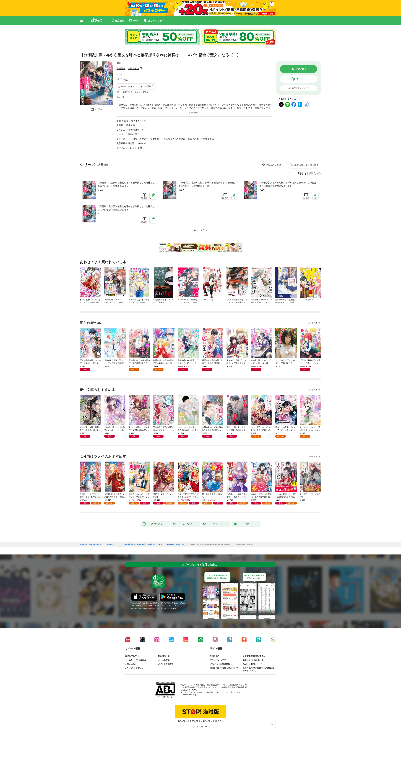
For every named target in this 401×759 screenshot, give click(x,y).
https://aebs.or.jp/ (190, 695)
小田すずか (133, 68)
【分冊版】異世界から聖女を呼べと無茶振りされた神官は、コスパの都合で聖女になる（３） (288, 184)
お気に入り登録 (273, 164)
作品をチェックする (300, 88)
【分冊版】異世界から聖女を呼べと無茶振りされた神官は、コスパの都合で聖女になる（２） (208, 184)
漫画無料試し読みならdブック (90, 544)
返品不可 (120, 97)
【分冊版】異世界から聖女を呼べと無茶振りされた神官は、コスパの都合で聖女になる (171, 139)
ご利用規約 (214, 656)
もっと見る (313, 323)
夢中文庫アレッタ (137, 134)
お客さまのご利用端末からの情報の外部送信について (259, 669)
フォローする (141, 68)
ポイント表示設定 (165, 664)
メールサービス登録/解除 (135, 660)
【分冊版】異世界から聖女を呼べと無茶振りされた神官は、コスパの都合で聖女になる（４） (127, 208)
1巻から (302, 173)
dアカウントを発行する (189, 721)
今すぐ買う (300, 69)
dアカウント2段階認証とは (221, 664)
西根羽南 (121, 68)
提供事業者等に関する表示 (254, 656)
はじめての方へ (131, 656)
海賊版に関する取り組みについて (224, 668)
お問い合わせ (131, 664)
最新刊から (315, 173)
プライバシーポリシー (219, 660)
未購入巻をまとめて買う (306, 164)
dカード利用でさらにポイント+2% (131, 92)
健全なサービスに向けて (253, 660)
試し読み (98, 109)
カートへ (301, 79)
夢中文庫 (130, 125)
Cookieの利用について (252, 664)
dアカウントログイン (134, 668)
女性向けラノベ (136, 130)
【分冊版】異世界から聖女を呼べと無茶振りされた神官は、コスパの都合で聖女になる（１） (127, 184)
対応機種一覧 (163, 656)
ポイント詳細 (144, 86)
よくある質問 (163, 660)
